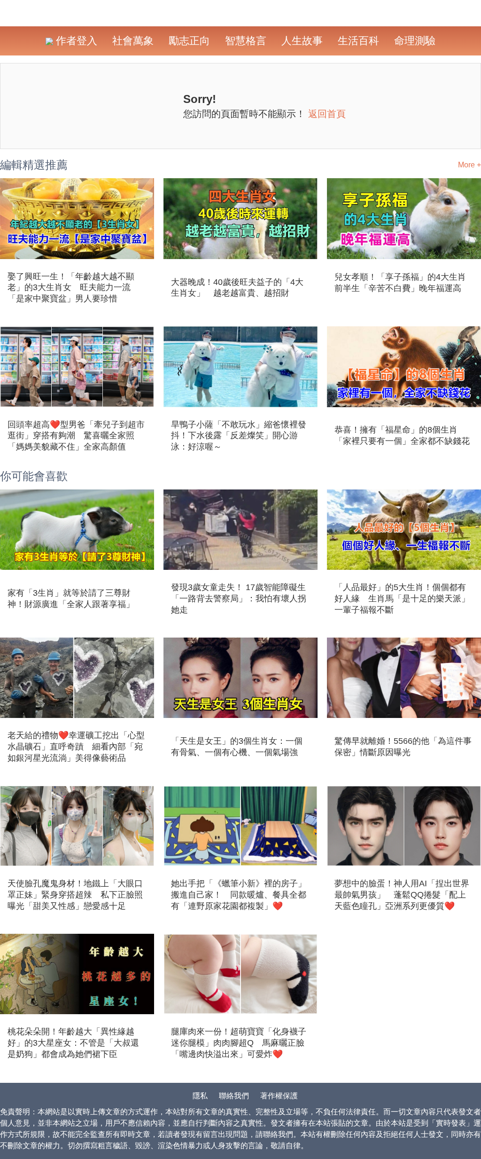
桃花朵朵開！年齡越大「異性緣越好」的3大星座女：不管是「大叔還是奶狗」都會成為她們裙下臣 (73, 1043)
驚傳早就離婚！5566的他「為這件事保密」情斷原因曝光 (403, 746)
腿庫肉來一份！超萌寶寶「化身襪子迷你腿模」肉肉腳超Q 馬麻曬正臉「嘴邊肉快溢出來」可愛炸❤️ (238, 1043)
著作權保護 (279, 1096)
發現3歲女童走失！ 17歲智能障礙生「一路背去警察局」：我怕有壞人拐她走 (238, 599)
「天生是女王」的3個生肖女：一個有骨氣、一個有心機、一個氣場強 (237, 746)
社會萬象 (133, 41)
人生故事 (302, 41)
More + (469, 165)
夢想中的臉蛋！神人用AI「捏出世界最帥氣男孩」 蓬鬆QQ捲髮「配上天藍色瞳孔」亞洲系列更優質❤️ (401, 895)
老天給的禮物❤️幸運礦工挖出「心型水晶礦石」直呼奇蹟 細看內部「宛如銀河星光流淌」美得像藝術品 (76, 747)
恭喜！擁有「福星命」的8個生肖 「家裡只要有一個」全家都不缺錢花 (402, 435)
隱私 (200, 1096)
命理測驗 (414, 41)
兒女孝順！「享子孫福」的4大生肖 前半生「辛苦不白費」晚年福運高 (403, 282)
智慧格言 (245, 41)
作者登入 (75, 41)
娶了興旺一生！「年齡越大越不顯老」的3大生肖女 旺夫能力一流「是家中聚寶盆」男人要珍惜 (71, 288)
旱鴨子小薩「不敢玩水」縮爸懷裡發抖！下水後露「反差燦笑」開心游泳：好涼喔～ (238, 436)
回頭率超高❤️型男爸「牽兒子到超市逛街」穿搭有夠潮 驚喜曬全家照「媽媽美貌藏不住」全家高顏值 (76, 436)
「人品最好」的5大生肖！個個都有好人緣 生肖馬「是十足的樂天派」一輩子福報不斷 (402, 599)
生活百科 (358, 41)
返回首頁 (327, 114)
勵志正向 (189, 41)
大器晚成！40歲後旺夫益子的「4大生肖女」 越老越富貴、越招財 (237, 287)
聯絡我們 (234, 1096)
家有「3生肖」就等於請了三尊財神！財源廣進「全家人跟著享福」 (71, 598)
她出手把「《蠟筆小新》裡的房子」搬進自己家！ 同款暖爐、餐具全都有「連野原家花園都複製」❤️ (238, 895)
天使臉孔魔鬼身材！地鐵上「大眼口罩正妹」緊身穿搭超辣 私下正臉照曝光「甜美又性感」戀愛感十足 (75, 895)
